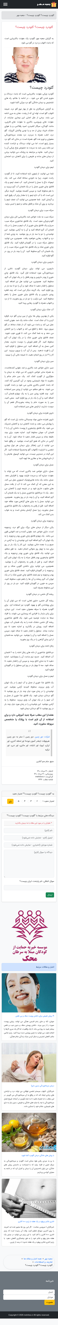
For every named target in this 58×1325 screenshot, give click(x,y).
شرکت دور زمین (42, 736)
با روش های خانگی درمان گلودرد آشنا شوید (37, 1155)
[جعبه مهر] (46, 4)
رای (10, 801)
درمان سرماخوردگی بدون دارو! (42, 1085)
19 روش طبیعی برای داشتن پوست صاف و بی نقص (35, 1016)
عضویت (49, 1302)
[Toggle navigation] (5, 4)
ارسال (49, 895)
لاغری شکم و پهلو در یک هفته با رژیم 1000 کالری (36, 1221)
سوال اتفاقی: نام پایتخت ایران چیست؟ (37, 881)
